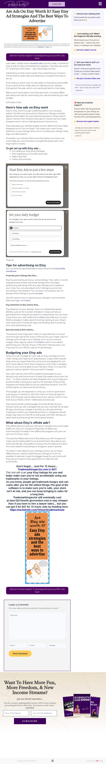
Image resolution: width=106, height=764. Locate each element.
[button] (84, 4)
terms (47, 47)
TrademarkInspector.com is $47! (37, 469)
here (40, 293)
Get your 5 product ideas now (88, 78)
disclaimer (40, 47)
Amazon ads (36, 63)
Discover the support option (88, 121)
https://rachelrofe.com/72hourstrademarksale (37, 509)
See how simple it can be (86, 50)
